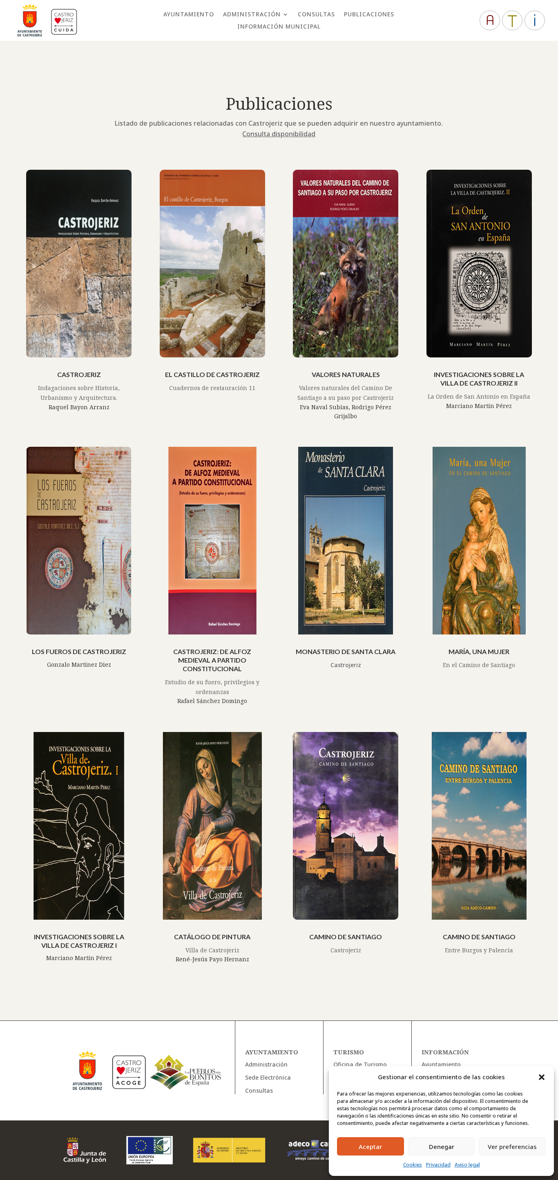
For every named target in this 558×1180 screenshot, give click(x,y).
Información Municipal (279, 27)
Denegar (441, 1146)
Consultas (316, 14)
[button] (542, 1077)
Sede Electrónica (268, 1077)
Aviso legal (467, 1164)
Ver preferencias (512, 1146)
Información (445, 1052)
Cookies (412, 1164)
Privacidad (438, 1164)
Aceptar (370, 1146)
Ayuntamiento (188, 14)
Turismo (348, 1052)
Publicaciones (369, 14)
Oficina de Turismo (360, 1064)
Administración (252, 14)
